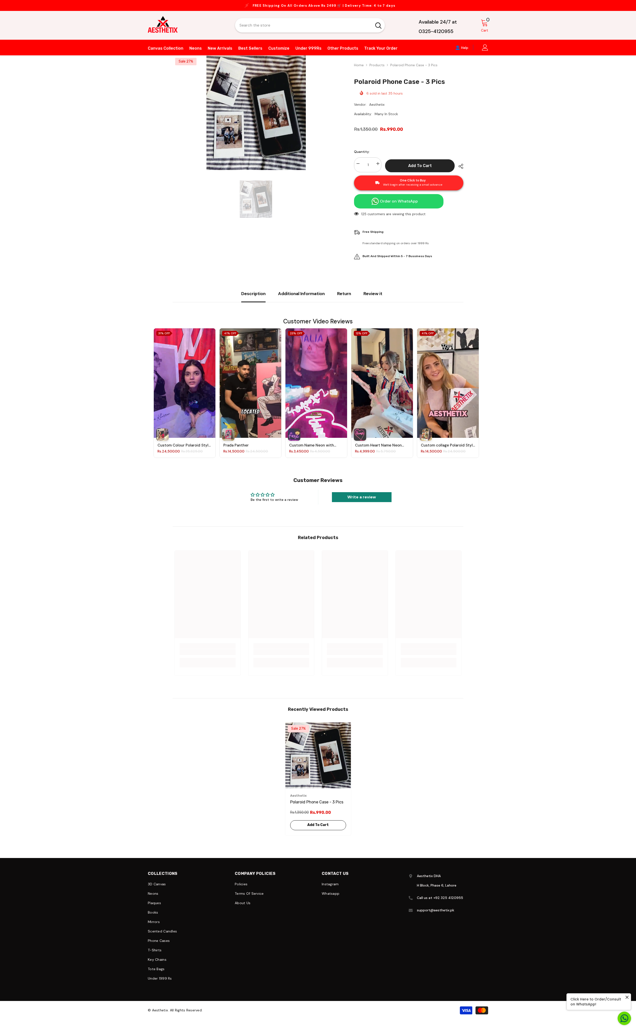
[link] (208, 657)
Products (377, 70)
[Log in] (485, 52)
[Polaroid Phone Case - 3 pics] (318, 760)
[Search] (310, 30)
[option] (318, 8)
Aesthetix (377, 109)
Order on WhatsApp (399, 205)
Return (344, 298)
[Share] (459, 171)
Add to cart (420, 170)
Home (359, 70)
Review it (372, 298)
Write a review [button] (361, 501)
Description (253, 298)
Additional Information (301, 298)
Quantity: (362, 156)
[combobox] (303, 30)
